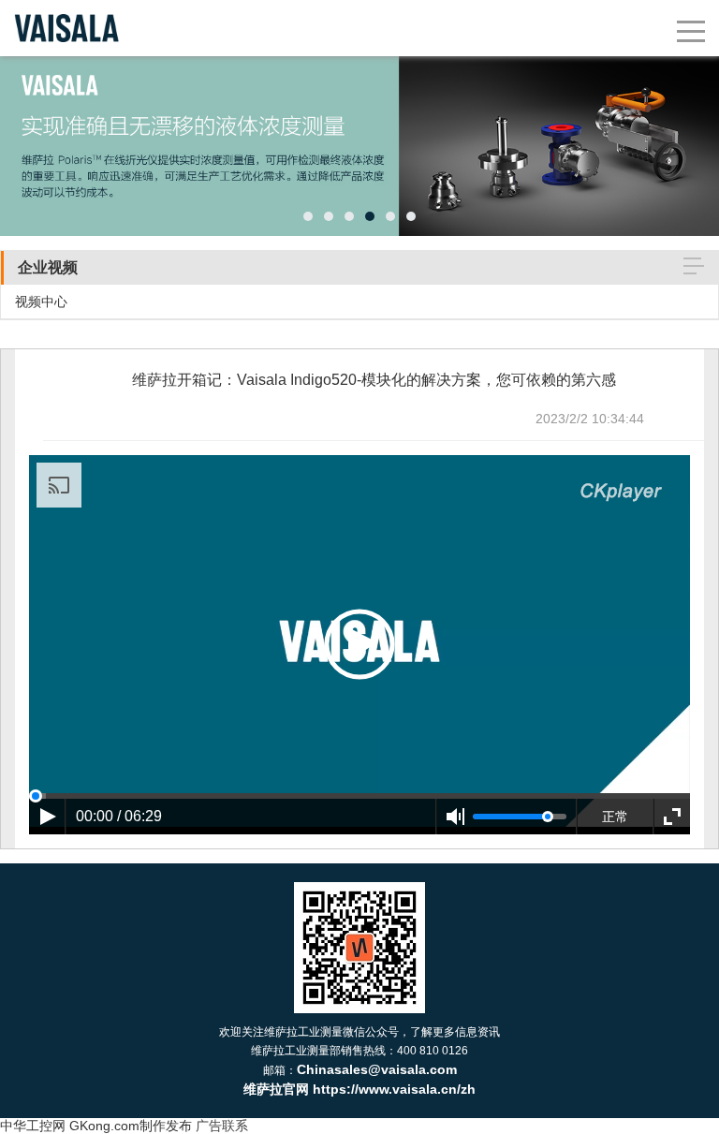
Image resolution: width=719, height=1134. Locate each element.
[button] (308, 216)
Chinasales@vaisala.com (377, 1069)
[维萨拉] (67, 9)
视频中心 (41, 301)
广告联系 (222, 1125)
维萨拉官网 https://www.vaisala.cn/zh (359, 1089)
